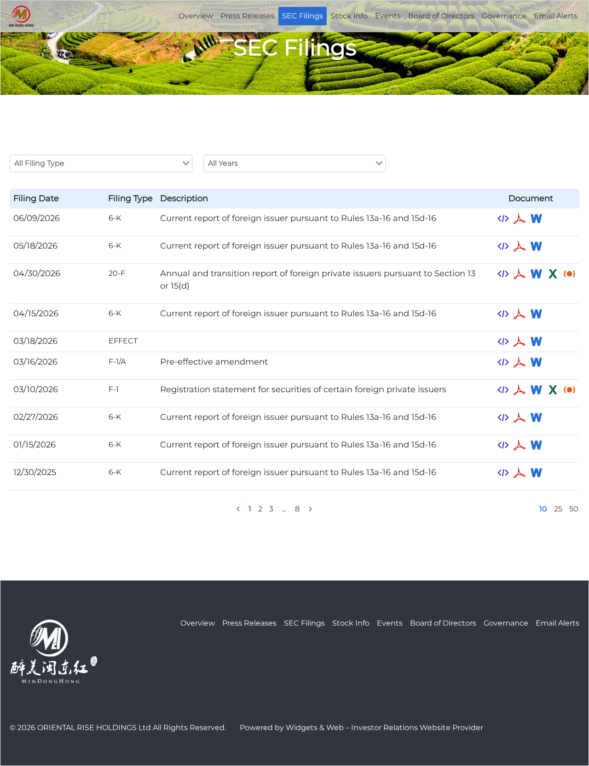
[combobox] (101, 163)
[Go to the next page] (310, 509)
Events (388, 16)
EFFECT (123, 341)
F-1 (114, 389)
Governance (504, 16)
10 (543, 509)
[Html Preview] (503, 218)
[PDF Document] (519, 218)
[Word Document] (536, 218)
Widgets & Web (315, 727)
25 (558, 509)
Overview (196, 16)
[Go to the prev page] (238, 509)
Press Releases (247, 16)
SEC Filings (302, 16)
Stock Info (349, 16)
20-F (117, 273)
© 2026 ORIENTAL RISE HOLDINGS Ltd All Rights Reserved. (118, 727)
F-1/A (117, 361)
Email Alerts (555, 16)
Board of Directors (441, 16)
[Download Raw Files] (569, 273)
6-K (115, 218)
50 (573, 509)
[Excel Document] (552, 273)
